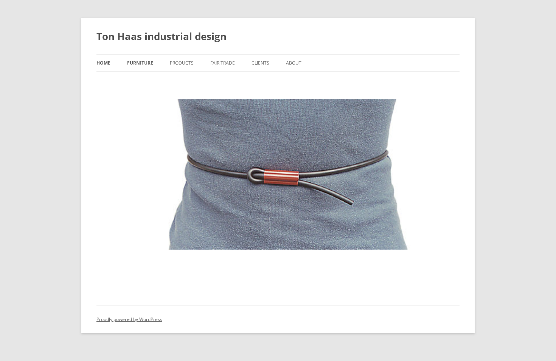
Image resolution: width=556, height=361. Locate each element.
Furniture (140, 63)
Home (103, 63)
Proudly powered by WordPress (129, 319)
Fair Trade (222, 63)
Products (182, 63)
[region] (278, 174)
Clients (260, 63)
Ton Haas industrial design (161, 36)
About (293, 63)
